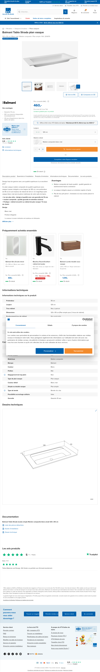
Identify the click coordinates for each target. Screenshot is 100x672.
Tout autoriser (78, 351)
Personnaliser (48, 351)
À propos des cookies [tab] (79, 325)
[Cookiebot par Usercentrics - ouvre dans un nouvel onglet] (83, 319)
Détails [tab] (50, 325)
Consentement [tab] (21, 325)
